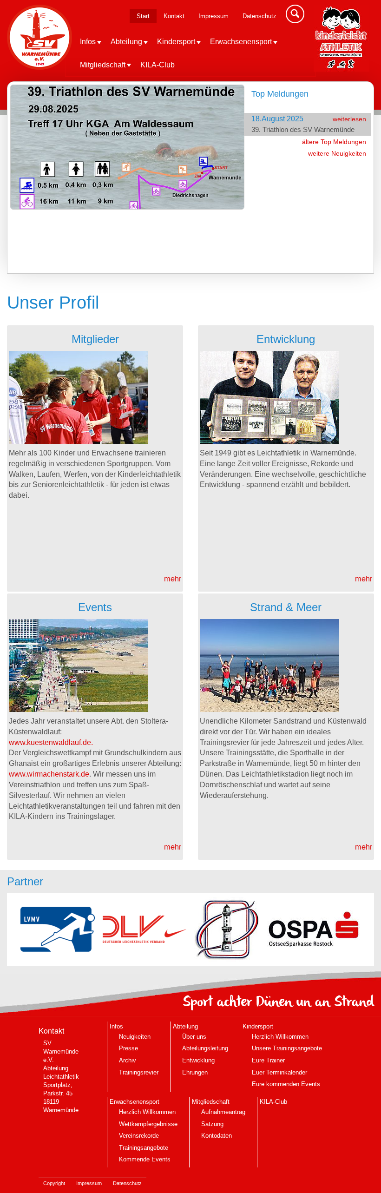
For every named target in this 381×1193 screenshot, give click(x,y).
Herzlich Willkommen (280, 1036)
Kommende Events (145, 1159)
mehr (172, 578)
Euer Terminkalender (279, 1072)
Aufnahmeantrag (223, 1111)
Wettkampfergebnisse (148, 1123)
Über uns (194, 1036)
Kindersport (176, 42)
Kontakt (174, 16)
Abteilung (126, 42)
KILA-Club (157, 65)
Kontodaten (216, 1135)
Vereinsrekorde (139, 1135)
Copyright (54, 1183)
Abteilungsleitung (205, 1048)
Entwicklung (198, 1060)
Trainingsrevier (138, 1072)
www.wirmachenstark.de (49, 774)
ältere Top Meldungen (334, 141)
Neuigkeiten (135, 1036)
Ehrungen (195, 1072)
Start (143, 16)
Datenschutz (259, 16)
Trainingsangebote (143, 1147)
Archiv (127, 1060)
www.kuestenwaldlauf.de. (51, 742)
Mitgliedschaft (102, 65)
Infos (88, 42)
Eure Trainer (268, 1060)
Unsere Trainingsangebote (287, 1048)
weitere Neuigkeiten (337, 153)
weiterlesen (349, 119)
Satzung (212, 1123)
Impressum (213, 16)
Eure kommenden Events (286, 1084)
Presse (128, 1048)
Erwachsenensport (241, 42)
